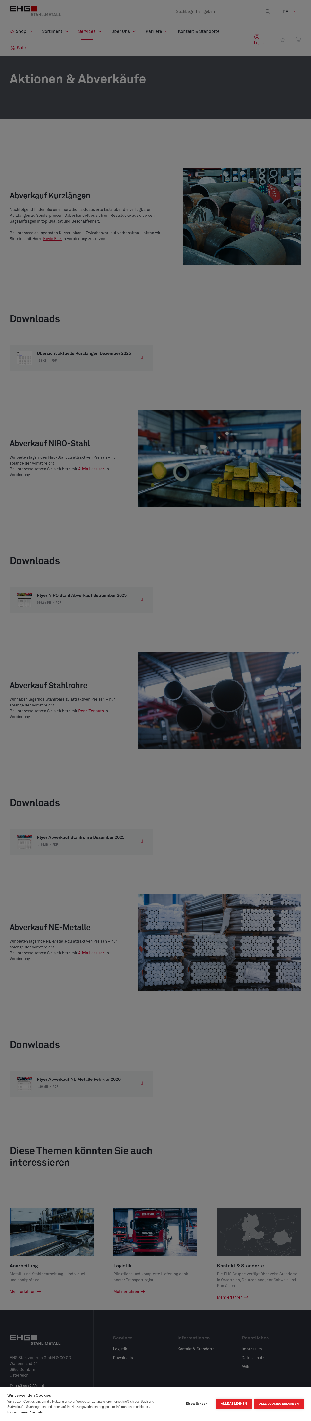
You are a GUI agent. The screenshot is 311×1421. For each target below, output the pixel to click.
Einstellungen (196, 1403)
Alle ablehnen (234, 1403)
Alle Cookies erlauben (279, 1403)
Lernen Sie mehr (31, 1412)
